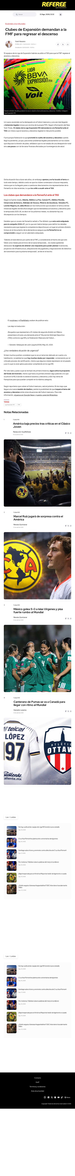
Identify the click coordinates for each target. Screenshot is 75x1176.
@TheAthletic (24, 320)
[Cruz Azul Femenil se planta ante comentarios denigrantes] (12, 842)
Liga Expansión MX (10, 404)
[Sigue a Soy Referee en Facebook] (49, 1097)
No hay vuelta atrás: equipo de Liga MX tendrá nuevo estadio (38, 827)
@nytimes (13, 320)
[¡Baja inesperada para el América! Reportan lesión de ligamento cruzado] (12, 878)
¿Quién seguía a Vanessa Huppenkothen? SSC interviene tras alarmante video (42, 886)
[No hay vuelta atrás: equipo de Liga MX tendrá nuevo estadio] (12, 831)
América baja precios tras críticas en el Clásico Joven (41, 425)
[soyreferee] (54, 5)
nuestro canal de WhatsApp (46, 395)
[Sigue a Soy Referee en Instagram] (55, 1097)
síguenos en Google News (24, 395)
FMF (19, 404)
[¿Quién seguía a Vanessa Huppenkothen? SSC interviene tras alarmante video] (12, 889)
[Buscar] (17, 14)
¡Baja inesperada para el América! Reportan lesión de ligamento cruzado (42, 874)
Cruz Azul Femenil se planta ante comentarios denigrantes (38, 839)
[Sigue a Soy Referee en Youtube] (58, 1097)
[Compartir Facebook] (58, 44)
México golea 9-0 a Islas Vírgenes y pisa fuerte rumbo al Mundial (38, 610)
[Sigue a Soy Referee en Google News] (67, 1097)
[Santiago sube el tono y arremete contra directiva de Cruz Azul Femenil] (12, 854)
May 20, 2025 (47, 345)
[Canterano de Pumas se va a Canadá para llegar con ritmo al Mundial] (37, 751)
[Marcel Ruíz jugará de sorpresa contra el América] (37, 565)
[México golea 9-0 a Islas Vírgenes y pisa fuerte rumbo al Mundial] (37, 658)
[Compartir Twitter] (63, 44)
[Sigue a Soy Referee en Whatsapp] (45, 1097)
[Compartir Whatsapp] (68, 44)
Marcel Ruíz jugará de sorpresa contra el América (38, 517)
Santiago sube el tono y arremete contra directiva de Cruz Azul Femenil (42, 850)
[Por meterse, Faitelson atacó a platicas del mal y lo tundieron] (12, 866)
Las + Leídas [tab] (11, 817)
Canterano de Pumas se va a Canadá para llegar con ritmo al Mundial (39, 703)
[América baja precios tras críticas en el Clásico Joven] (37, 473)
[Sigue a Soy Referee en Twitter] (52, 1097)
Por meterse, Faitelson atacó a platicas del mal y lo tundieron (38, 862)
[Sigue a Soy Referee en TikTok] (62, 1097)
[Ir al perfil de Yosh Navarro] (8, 44)
